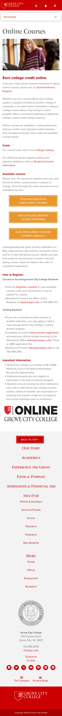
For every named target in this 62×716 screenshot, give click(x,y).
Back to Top (29, 439)
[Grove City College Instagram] (23, 667)
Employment (31, 578)
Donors (31, 518)
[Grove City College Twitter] (16, 667)
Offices (31, 570)
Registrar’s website (26, 287)
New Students (31, 542)
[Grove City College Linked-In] (52, 667)
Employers (31, 534)
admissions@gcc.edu (39, 340)
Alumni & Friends (31, 509)
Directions (31, 656)
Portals (31, 561)
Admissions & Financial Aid (31, 486)
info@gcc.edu (31, 650)
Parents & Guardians (31, 501)
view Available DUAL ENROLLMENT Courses (33, 201)
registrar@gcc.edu (30, 302)
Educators (31, 526)
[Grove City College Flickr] (45, 667)
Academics (31, 457)
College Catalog (44, 150)
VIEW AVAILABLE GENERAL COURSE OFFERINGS (33, 217)
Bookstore (31, 586)
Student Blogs (40, 680)
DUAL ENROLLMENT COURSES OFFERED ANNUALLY (33, 233)
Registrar (10, 17)
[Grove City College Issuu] (38, 667)
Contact (31, 660)
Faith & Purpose (31, 476)
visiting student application (44, 332)
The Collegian (21, 680)
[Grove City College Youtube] (31, 667)
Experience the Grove (31, 467)
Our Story (31, 448)
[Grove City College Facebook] (9, 667)
